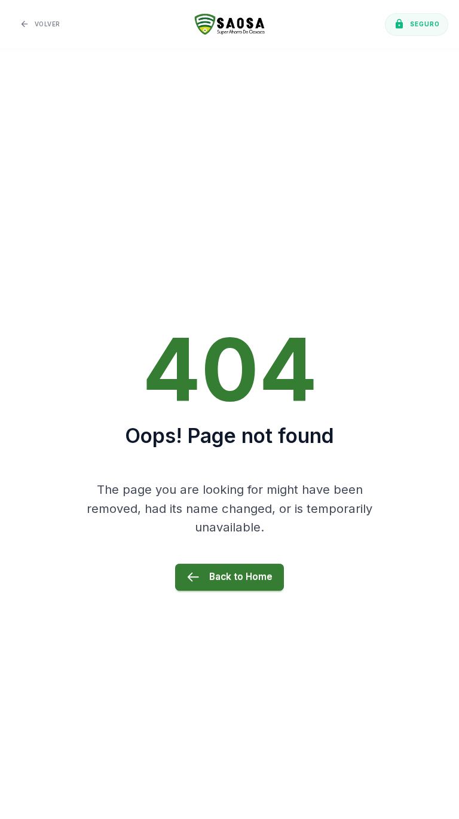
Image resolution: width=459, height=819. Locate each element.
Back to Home (241, 576)
